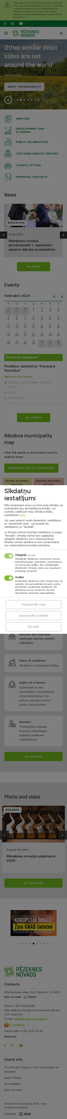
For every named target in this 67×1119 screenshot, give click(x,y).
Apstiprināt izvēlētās (33, 615)
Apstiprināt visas (34, 604)
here (22, 515)
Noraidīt (33, 626)
